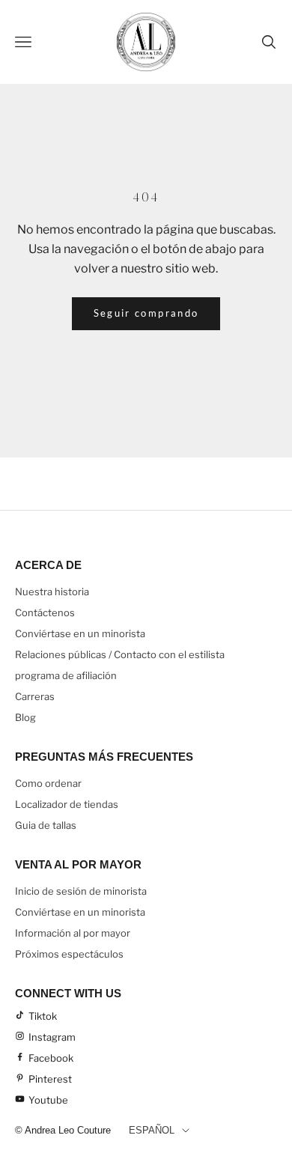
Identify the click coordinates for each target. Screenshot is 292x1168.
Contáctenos (45, 612)
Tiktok (42, 1016)
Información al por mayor (72, 933)
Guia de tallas (45, 825)
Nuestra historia (52, 591)
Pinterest (50, 1079)
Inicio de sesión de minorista (81, 891)
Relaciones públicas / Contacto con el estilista (120, 654)
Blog (25, 717)
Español (151, 1130)
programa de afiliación (66, 675)
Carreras (35, 696)
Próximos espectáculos (69, 954)
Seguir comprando (146, 313)
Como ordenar (48, 783)
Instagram (52, 1037)
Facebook (50, 1058)
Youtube (48, 1100)
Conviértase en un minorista (80, 633)
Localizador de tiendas (66, 804)
